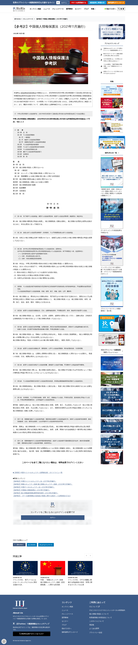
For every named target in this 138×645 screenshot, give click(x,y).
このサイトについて (96, 621)
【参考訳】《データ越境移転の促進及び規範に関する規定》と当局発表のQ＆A (41, 496)
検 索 (122, 9)
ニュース (46, 9)
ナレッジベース (58, 9)
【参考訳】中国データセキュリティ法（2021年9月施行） (34, 487)
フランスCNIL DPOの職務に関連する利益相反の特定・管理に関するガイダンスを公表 (80, 582)
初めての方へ (111, 9)
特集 (92, 9)
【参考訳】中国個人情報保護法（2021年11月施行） (52, 19)
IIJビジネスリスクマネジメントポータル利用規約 (107, 610)
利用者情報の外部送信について (100, 618)
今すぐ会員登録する (78, 3)
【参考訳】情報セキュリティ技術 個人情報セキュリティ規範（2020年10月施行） (43, 484)
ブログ (86, 9)
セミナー (78, 9)
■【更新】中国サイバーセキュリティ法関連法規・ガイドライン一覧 (37, 473)
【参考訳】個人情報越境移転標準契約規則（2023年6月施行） (35, 493)
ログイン (52, 517)
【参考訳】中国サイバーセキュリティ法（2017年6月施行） (34, 481)
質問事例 (69, 9)
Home (18, 19)
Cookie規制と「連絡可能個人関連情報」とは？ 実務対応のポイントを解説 (113, 66)
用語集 (91, 625)
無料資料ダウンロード (116, 3)
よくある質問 (94, 628)
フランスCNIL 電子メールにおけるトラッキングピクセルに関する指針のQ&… (25, 582)
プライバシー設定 (95, 632)
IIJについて (93, 606)
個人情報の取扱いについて (99, 614)
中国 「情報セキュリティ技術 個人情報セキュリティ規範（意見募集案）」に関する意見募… (52, 582)
